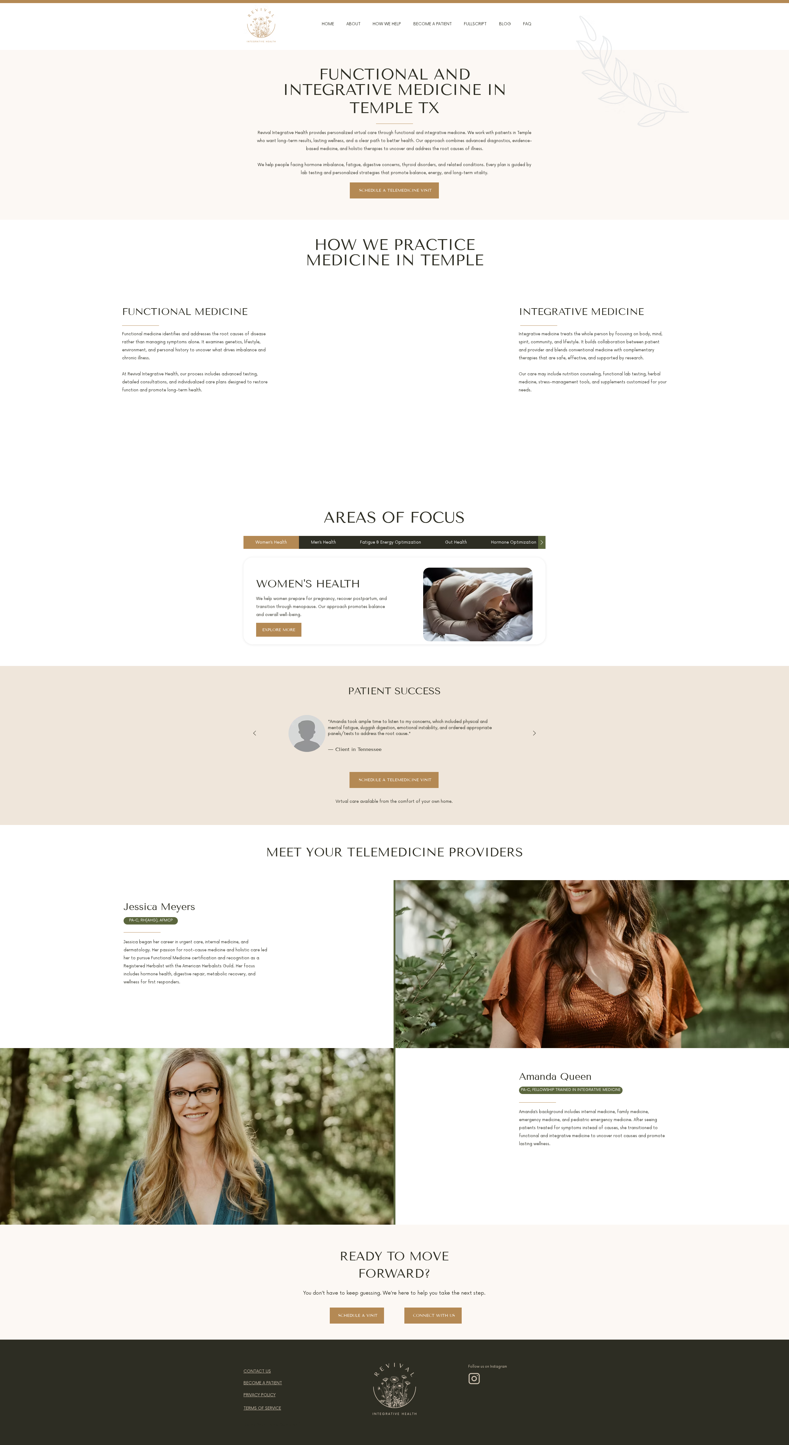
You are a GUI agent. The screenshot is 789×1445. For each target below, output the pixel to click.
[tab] (271, 542)
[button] (348, 24)
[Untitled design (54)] (474, 1379)
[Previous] (255, 733)
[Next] (534, 733)
